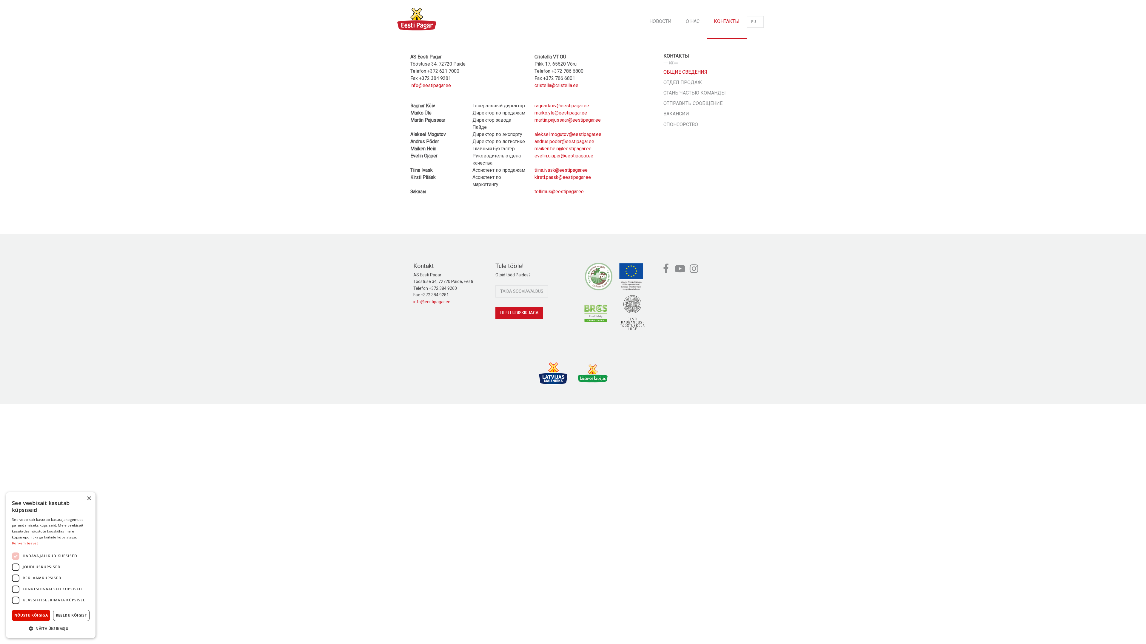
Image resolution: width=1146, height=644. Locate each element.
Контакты (727, 21)
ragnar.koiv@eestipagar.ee (562, 106)
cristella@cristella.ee (556, 85)
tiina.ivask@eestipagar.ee (561, 170)
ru (753, 22)
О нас (693, 21)
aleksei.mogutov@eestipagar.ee (568, 134)
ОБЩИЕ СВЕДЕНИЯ (685, 72)
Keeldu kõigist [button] (71, 615)
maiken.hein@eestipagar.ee (563, 148)
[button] (51, 628)
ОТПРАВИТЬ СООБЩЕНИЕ (693, 103)
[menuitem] (660, 19)
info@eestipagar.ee (430, 85)
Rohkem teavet (25, 543)
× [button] (89, 498)
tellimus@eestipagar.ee (559, 191)
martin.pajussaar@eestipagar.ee (568, 120)
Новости (660, 21)
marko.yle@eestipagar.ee (561, 113)
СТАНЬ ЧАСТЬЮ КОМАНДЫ (694, 93)
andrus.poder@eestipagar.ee (564, 141)
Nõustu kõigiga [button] (31, 615)
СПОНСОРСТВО (680, 124)
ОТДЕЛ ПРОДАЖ (682, 82)
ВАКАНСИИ (676, 114)
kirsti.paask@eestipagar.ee (563, 177)
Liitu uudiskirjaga (519, 312)
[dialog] (51, 565)
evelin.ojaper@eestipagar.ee (564, 156)
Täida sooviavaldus (521, 291)
